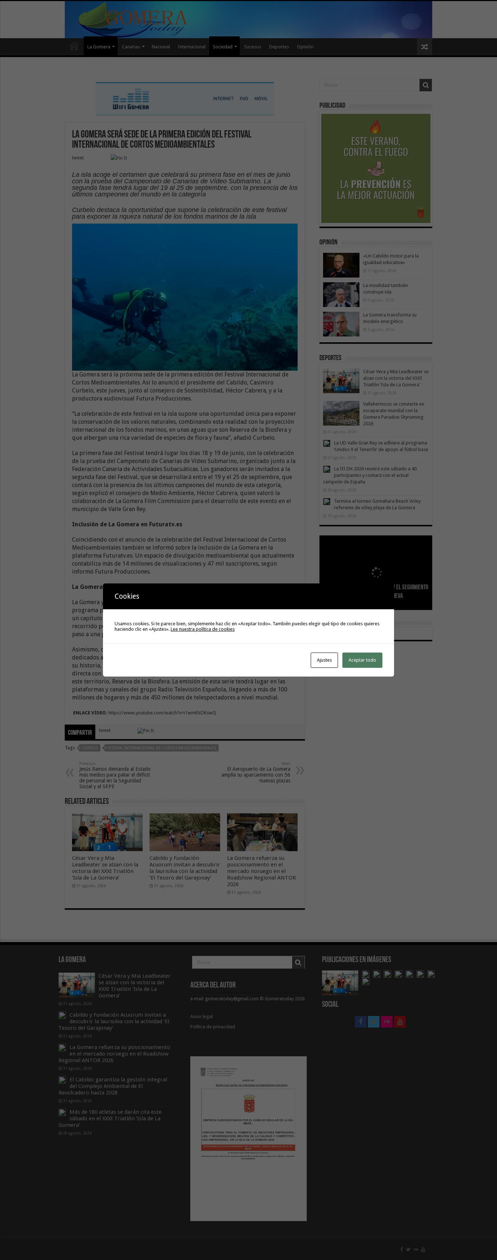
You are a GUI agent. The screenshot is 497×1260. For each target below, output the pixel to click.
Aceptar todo (362, 660)
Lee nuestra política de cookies (203, 629)
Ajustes (324, 660)
